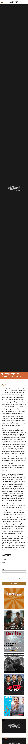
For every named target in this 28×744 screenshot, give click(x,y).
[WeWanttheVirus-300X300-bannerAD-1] (14, 610)
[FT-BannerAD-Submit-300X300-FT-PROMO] (14, 589)
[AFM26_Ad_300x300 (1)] (14, 696)
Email (3, 574)
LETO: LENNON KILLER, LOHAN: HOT (11, 735)
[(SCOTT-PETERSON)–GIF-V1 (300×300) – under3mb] (14, 674)
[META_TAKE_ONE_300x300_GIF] (14, 653)
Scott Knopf (6, 381)
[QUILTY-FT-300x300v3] (14, 632)
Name (3, 569)
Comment (4, 562)
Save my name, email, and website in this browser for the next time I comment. (14, 579)
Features (5, 738)
